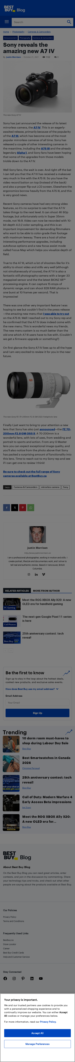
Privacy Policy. (48, 1021)
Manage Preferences (37, 1043)
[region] (37, 1027)
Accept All (37, 1033)
